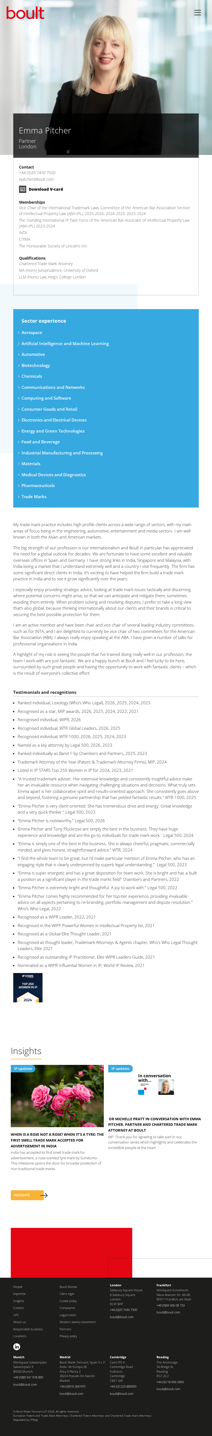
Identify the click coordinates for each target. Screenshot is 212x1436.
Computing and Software (46, 398)
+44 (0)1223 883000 (123, 1386)
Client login (67, 1294)
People (17, 1287)
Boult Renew (68, 1287)
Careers (18, 1308)
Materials (31, 463)
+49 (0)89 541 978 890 (28, 1377)
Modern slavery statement (78, 1322)
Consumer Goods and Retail (49, 409)
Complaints (67, 1308)
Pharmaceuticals (38, 485)
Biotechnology (36, 365)
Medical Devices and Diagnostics (54, 474)
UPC (16, 1315)
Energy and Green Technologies (53, 431)
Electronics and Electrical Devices (54, 420)
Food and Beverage (41, 441)
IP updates (23, 1068)
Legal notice (68, 1315)
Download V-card (45, 189)
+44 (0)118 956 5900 (170, 1382)
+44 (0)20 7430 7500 (37, 172)
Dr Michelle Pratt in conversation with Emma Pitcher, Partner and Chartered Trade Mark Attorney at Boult (154, 1124)
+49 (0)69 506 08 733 (171, 1305)
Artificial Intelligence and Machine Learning (65, 343)
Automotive (33, 354)
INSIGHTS (22, 1194)
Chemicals (32, 376)
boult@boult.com (122, 1317)
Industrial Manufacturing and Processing (62, 453)
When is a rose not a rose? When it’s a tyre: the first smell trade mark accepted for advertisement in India (57, 1140)
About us (19, 1322)
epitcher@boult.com (36, 179)
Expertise (19, 1294)
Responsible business (28, 1329)
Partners (65, 1329)
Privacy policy (68, 1336)
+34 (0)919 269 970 (72, 1386)
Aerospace (32, 332)
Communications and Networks (53, 387)
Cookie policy (68, 1301)
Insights (18, 1301)
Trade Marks (34, 496)
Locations (19, 1336)
